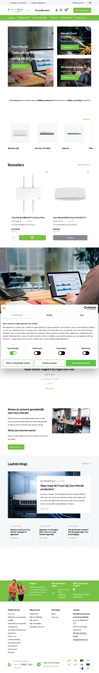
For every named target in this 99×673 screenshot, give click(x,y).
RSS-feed (17, 667)
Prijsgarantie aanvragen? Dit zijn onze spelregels (17, 630)
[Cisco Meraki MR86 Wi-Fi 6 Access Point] (28, 193)
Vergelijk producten (37, 627)
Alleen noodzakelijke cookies (18, 363)
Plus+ (30, 664)
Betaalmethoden (14, 643)
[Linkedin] (74, 589)
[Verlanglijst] (61, 10)
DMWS (24, 664)
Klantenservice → (70, 77)
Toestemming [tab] (17, 315)
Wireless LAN (23, 18)
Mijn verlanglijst (35, 623)
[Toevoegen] (32, 237)
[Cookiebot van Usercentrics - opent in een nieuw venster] (85, 308)
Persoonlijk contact (42, 10)
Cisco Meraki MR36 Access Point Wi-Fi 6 (69, 217)
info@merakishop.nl (80, 639)
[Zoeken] (28, 10)
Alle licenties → (70, 47)
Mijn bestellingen (36, 617)
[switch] (37, 353)
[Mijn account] (56, 10)
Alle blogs (85, 463)
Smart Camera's (81, 18)
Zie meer (86, 119)
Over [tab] (82, 315)
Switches (53, 18)
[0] (65, 10)
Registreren (34, 614)
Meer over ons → (16, 447)
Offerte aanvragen (82, 10)
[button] (48, 383)
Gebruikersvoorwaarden (17, 623)
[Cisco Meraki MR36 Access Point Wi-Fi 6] (70, 193)
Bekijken (70, 238)
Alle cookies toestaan (81, 363)
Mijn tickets (34, 620)
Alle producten (83, 165)
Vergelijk (29, 221)
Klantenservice (78, 3)
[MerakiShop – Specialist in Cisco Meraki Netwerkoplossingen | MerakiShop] (15, 10)
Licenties (11, 18)
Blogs (53, 614)
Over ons (11, 614)
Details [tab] (50, 315)
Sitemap (11, 652)
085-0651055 (81, 633)
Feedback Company (51, 666)
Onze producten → (20, 66)
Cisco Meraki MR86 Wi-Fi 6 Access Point (28, 217)
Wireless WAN (66, 18)
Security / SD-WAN (39, 18)
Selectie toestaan (49, 363)
